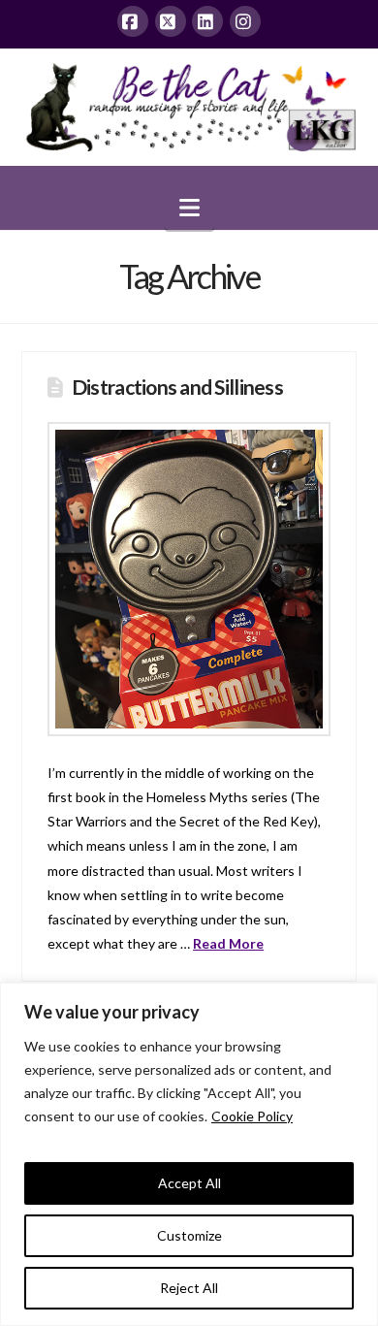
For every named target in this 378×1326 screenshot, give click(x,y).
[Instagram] (245, 21)
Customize (189, 1235)
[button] (189, 207)
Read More (228, 943)
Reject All (189, 1287)
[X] (170, 21)
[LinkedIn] (207, 21)
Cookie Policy (252, 1116)
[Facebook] (132, 21)
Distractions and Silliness (177, 386)
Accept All (189, 1183)
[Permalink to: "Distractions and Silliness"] (189, 579)
